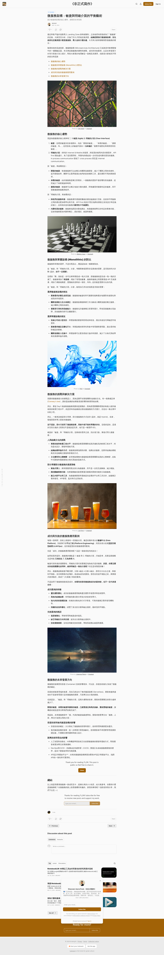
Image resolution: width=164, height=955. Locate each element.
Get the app (91, 946)
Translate (51, 12)
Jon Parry (81, 530)
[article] (82, 873)
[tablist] (55, 839)
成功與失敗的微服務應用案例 (62, 72)
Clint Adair (81, 128)
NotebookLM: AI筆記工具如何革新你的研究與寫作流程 (70, 869)
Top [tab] (50, 863)
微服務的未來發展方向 (60, 76)
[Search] (136, 4)
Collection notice (93, 941)
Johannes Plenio (81, 674)
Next (110, 826)
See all (51, 913)
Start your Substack (77, 946)
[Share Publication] (141, 4)
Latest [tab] (55, 863)
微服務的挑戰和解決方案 (61, 69)
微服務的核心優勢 (58, 61)
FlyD (81, 389)
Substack (72, 951)
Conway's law (54, 401)
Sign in (158, 4)
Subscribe (148, 4)
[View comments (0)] (56, 30)
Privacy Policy (96, 915)
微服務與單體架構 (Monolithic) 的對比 (66, 65)
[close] (100, 880)
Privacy (80, 941)
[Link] (44, 134)
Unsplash (89, 128)
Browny (54, 23)
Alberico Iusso (81, 254)
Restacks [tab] (60, 839)
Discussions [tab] (62, 863)
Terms (85, 941)
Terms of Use (91, 914)
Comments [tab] (52, 839)
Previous (55, 826)
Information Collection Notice (81, 915)
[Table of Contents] (2, 477)
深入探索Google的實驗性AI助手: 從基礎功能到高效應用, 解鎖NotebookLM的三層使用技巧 (72, 872)
